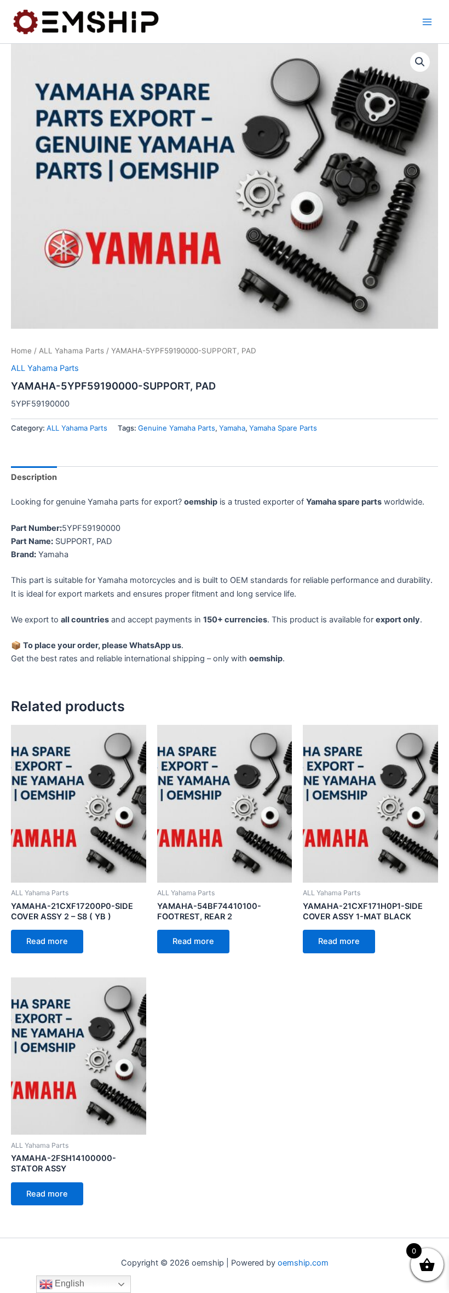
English (68, 1283)
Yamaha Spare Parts (283, 428)
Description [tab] (34, 477)
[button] (420, 62)
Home (21, 350)
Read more (47, 941)
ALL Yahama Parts (71, 350)
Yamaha (232, 428)
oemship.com (303, 1263)
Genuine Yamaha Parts (176, 428)
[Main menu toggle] (427, 21)
